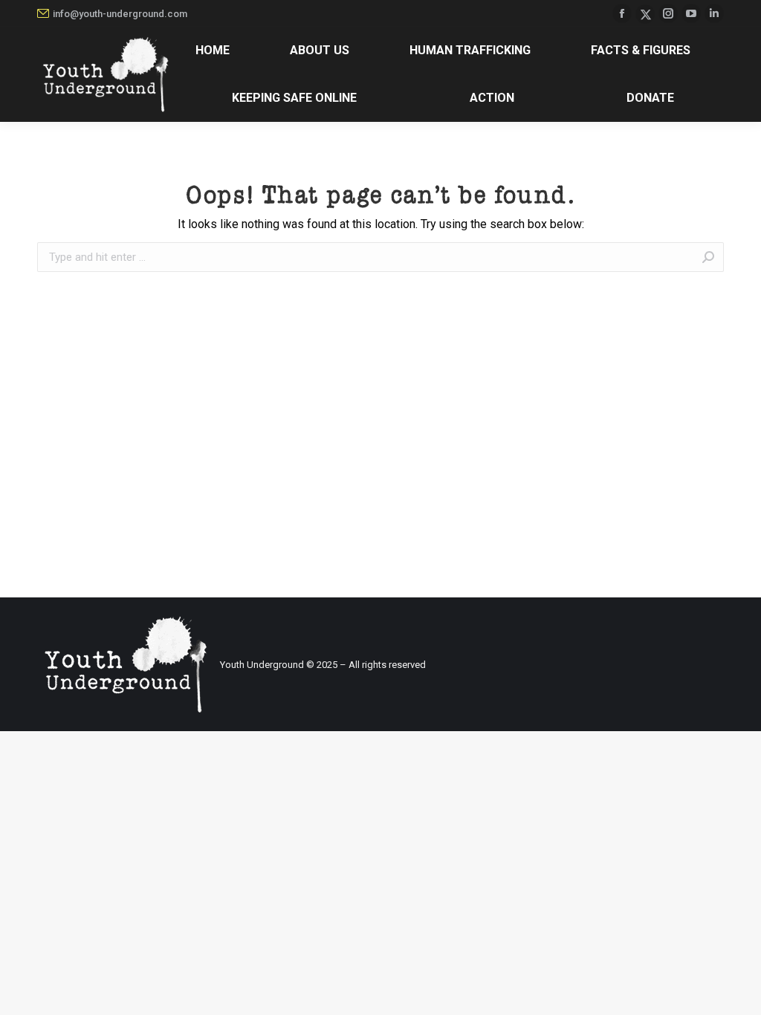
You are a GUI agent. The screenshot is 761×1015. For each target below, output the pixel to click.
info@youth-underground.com (120, 13)
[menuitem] (212, 50)
